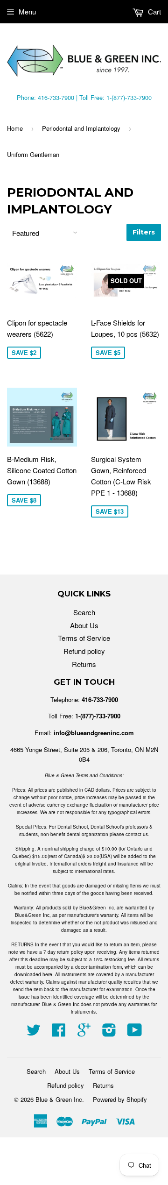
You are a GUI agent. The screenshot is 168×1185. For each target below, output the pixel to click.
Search (84, 612)
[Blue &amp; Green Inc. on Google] (84, 1032)
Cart (153, 11)
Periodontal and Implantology (81, 128)
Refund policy (84, 651)
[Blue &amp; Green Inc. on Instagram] (109, 1032)
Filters (144, 232)
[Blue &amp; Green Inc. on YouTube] (134, 1032)
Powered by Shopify (120, 1099)
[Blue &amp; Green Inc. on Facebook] (59, 1032)
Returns (84, 664)
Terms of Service (84, 638)
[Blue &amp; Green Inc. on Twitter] (34, 1032)
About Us (84, 625)
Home (15, 128)
